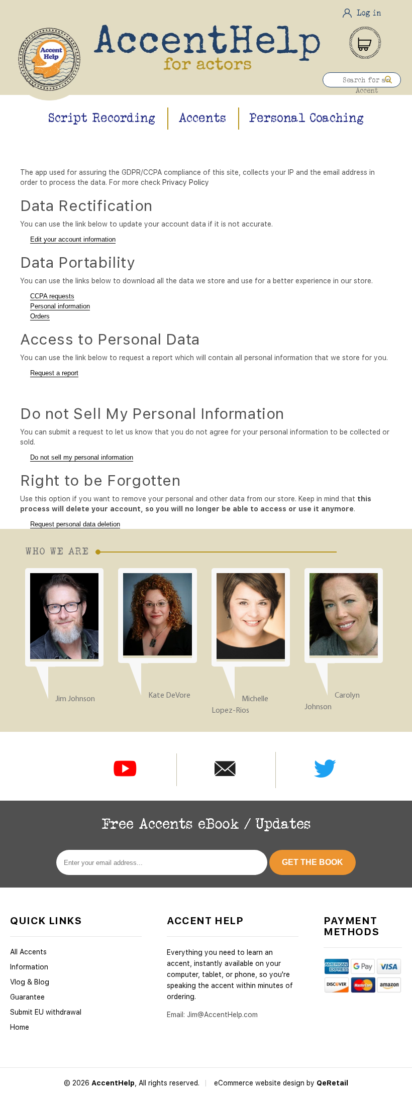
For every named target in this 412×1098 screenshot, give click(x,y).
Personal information (60, 306)
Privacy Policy (185, 182)
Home (19, 1027)
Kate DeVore (169, 696)
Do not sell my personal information (81, 457)
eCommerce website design (260, 1083)
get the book (312, 862)
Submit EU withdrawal (45, 1012)
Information (29, 967)
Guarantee (27, 997)
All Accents (28, 952)
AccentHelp (113, 1083)
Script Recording (101, 118)
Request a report (54, 373)
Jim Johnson (75, 699)
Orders (40, 316)
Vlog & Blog (29, 982)
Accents (202, 118)
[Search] (388, 79)
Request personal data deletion (75, 524)
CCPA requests (52, 296)
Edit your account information (73, 239)
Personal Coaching (306, 118)
